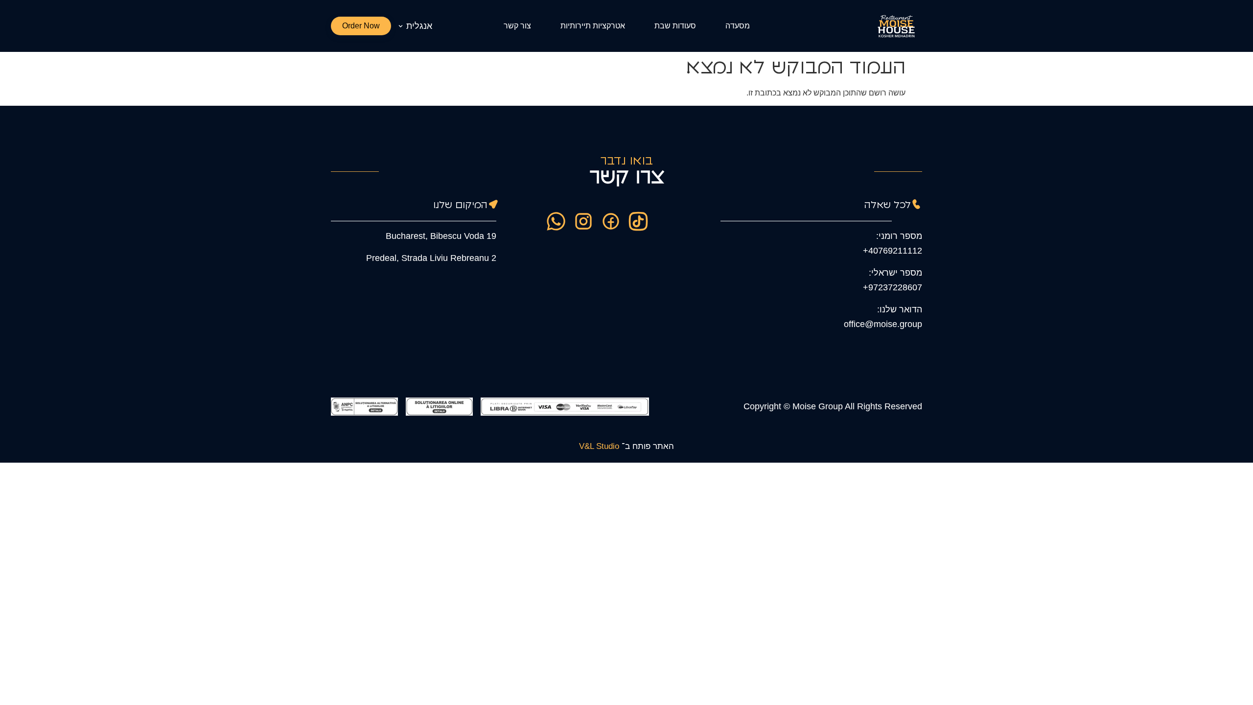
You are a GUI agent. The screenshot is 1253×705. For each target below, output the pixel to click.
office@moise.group (883, 324)
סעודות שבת (675, 26)
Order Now (361, 26)
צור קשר (517, 26)
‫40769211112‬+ (892, 251)
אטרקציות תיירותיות (592, 26)
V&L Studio (599, 446)
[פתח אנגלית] (400, 26)
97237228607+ (892, 287)
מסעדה (737, 26)
